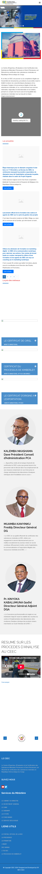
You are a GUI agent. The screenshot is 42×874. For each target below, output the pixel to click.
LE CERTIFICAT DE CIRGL (17, 340)
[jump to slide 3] (23, 25)
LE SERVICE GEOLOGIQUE (10, 820)
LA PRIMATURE (6, 841)
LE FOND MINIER (7, 817)
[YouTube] (2, 786)
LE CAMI (4, 807)
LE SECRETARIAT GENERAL (10, 804)
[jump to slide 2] (21, 25)
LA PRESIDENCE (7, 837)
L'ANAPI (4, 844)
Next (36, 738)
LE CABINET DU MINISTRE (10, 801)
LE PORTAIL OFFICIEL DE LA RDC (12, 834)
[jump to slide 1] (18, 25)
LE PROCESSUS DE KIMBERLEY (11, 854)
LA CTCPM (5, 814)
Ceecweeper (5, 682)
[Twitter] (5, 786)
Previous (5, 738)
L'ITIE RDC (5, 851)
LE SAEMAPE (6, 811)
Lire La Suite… (8, 188)
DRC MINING (6, 847)
